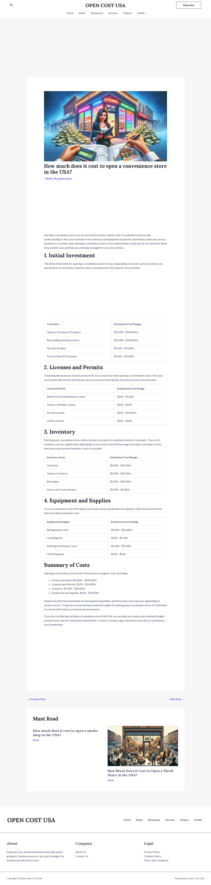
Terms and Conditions (156, 860)
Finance (127, 12)
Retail (82, 12)
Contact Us (81, 856)
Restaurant (97, 12)
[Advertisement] (105, 53)
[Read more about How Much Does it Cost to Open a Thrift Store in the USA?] (143, 745)
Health (141, 12)
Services (113, 12)
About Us (80, 851)
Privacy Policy (152, 851)
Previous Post (36, 699)
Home (70, 12)
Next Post (177, 699)
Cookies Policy (152, 856)
